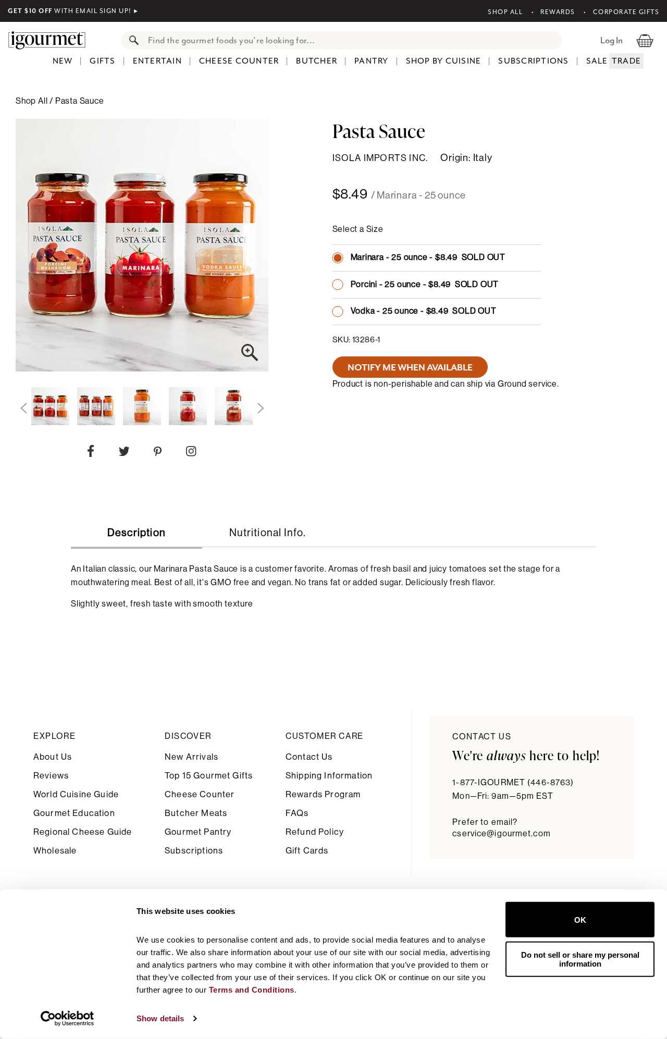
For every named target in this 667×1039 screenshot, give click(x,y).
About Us (52, 756)
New (63, 61)
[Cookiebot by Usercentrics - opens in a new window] (67, 1018)
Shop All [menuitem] (33, 101)
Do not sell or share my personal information (580, 959)
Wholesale (55, 850)
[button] (23, 408)
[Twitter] (124, 454)
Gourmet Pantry (198, 831)
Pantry (371, 61)
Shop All (505, 12)
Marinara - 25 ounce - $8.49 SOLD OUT (428, 257)
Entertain (157, 61)
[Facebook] (91, 453)
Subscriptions (533, 61)
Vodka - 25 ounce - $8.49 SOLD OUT (424, 311)
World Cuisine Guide (76, 794)
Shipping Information (329, 775)
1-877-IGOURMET (513, 782)
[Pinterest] (158, 454)
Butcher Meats (196, 813)
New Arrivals (191, 756)
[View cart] (645, 40)
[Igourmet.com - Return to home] (52, 40)
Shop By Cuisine (443, 61)
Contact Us (309, 756)
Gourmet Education (74, 813)
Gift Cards (307, 850)
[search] (352, 40)
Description (136, 533)
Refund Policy (315, 831)
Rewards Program (323, 794)
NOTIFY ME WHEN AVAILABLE (410, 367)
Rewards (557, 12)
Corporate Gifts (626, 12)
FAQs (297, 813)
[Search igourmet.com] (131, 40)
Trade (626, 61)
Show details (160, 1018)
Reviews (51, 775)
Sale (597, 61)
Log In (611, 40)
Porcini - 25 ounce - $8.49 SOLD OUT (425, 284)
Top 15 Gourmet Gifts (209, 775)
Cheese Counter (239, 61)
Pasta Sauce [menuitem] (79, 101)
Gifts (102, 61)
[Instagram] (191, 453)
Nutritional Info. (267, 533)
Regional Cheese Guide (82, 831)
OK (580, 919)
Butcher (316, 61)
